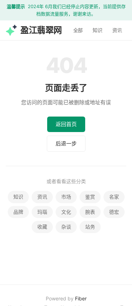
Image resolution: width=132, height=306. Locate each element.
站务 (90, 227)
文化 (66, 212)
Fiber (81, 298)
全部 (78, 30)
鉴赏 (90, 197)
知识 (97, 30)
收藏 (42, 227)
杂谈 (66, 227)
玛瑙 (42, 212)
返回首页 (66, 124)
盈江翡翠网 (41, 30)
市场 (66, 197)
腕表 (90, 212)
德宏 (114, 212)
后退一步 (66, 143)
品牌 (18, 212)
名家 (114, 197)
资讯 (117, 30)
